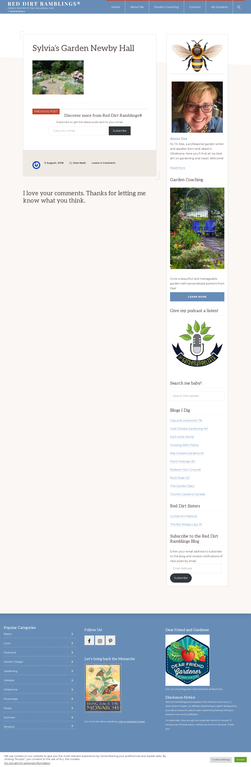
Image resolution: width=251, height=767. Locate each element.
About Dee (178, 139)
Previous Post (46, 111)
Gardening (10, 671)
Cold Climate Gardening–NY (189, 428)
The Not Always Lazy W (186, 524)
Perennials (10, 698)
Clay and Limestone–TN (186, 420)
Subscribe (120, 130)
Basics (8, 633)
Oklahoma (10, 689)
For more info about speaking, (115, 721)
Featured (10, 652)
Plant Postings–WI (182, 461)
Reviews (9, 726)
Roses (7, 708)
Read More (177, 168)
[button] (239, 7)
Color (7, 643)
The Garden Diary (182, 486)
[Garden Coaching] (197, 228)
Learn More (197, 296)
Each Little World (182, 437)
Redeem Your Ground (185, 469)
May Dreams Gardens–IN (187, 453)
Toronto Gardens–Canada (187, 494)
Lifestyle (9, 680)
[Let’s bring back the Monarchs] (103, 712)
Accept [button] (240, 759)
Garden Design (13, 661)
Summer (9, 717)
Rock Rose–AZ (180, 477)
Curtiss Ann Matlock (183, 516)
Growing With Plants (184, 445)
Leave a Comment (103, 162)
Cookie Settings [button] (221, 759)
